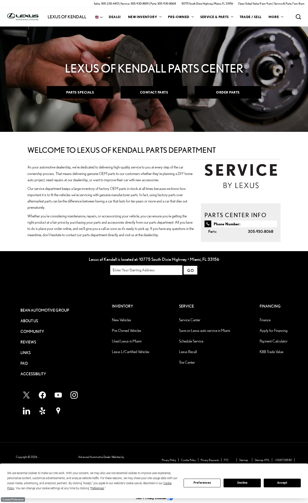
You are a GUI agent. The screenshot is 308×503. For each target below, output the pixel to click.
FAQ (24, 363)
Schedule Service (191, 341)
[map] (58, 411)
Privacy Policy (169, 460)
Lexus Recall (188, 351)
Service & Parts (214, 17)
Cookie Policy (188, 460)
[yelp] (42, 411)
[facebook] (42, 395)
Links (25, 352)
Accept (282, 482)
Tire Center (187, 362)
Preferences (202, 482)
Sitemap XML (262, 460)
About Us (29, 321)
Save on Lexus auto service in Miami (204, 330)
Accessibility (33, 374)
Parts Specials (80, 92)
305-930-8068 (260, 231)
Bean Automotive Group (44, 310)
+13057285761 (283, 460)
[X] (26, 395)
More (273, 17)
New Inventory (142, 17)
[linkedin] (26, 411)
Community (32, 331)
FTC (226, 460)
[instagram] (74, 395)
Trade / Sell (251, 17)
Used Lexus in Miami (126, 341)
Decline (242, 482)
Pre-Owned (178, 17)
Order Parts (228, 92)
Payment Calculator (274, 341)
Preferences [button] (97, 488)
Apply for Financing (274, 330)
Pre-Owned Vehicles (126, 330)
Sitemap (243, 460)
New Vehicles (121, 320)
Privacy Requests (210, 460)
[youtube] (58, 395)
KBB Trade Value (271, 351)
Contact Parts (154, 92)
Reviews (28, 342)
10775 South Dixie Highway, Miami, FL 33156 (207, 3)
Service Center (189, 320)
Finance (265, 320)
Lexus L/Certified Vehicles (130, 351)
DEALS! (115, 17)
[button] (298, 17)
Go (190, 270)
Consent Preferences (13, 499)
